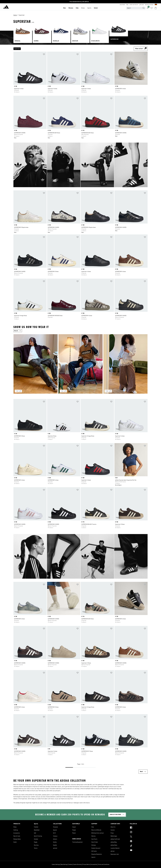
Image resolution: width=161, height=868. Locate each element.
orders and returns (134, 4)
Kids (77, 8)
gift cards (141, 4)
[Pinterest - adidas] (139, 841)
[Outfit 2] (80, 364)
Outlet (96, 8)
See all (16, 330)
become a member (149, 4)
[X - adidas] (139, 837)
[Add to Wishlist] (44, 54)
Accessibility (94, 864)
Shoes (83, 8)
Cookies (70, 864)
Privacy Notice (86, 864)
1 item (17, 391)
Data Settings (64, 864)
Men (64, 8)
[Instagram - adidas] (139, 832)
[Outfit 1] (35, 364)
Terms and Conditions (103, 864)
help (127, 4)
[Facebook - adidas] (139, 828)
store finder (122, 4)
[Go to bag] (156, 8)
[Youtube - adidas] (139, 850)
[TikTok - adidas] (139, 846)
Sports (89, 8)
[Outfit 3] (125, 364)
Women (71, 8)
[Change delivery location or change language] (156, 4)
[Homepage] (6, 7)
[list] (73, 48)
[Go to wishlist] (152, 8)
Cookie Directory (77, 864)
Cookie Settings (56, 864)
